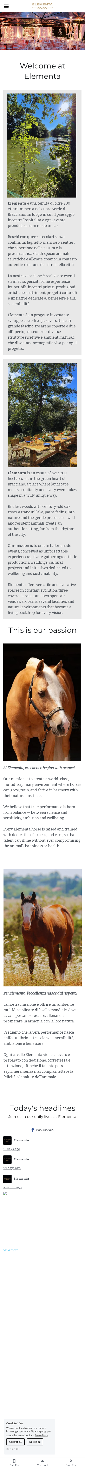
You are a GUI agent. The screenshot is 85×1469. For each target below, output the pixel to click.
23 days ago (12, 1168)
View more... (11, 1250)
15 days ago (11, 1149)
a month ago (12, 1187)
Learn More (41, 1435)
